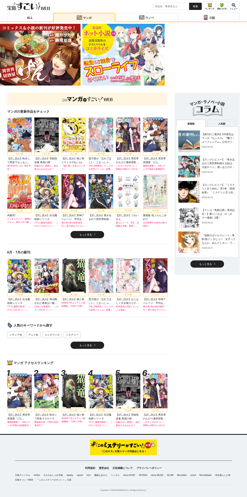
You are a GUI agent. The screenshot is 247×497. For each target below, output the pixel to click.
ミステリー (72, 334)
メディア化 (15, 334)
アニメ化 (33, 334)
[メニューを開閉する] (234, 6)
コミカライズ (52, 334)
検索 (195, 6)
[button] (116, 83)
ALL (30, 18)
